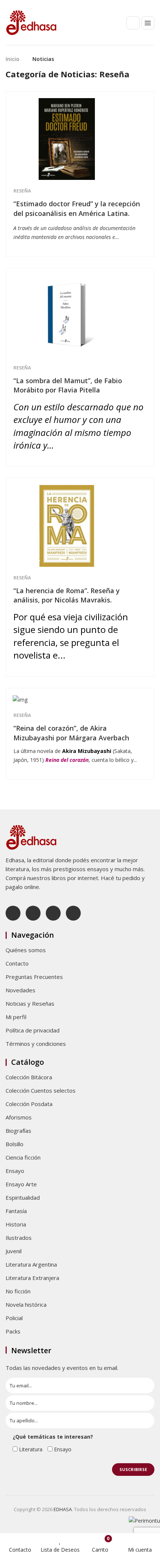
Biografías (18, 1130)
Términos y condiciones (36, 1043)
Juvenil (14, 1251)
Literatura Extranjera (32, 1277)
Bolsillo (14, 1144)
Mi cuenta (140, 1549)
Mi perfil (16, 1017)
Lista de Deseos (60, 1549)
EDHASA (63, 1509)
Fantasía (16, 1211)
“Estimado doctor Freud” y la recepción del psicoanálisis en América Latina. (76, 208)
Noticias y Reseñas (30, 1003)
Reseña (22, 191)
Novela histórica (26, 1304)
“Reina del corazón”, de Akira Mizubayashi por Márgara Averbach (71, 733)
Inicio (12, 58)
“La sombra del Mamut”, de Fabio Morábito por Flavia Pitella (67, 385)
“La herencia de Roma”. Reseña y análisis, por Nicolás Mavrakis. (66, 595)
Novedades (20, 990)
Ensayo (15, 1170)
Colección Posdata (29, 1104)
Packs (13, 1331)
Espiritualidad (23, 1197)
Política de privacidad (33, 1030)
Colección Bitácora (29, 1077)
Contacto (17, 963)
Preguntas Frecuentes (34, 976)
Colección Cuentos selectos (41, 1090)
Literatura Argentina (31, 1264)
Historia (16, 1224)
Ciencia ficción (23, 1157)
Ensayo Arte (21, 1184)
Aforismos (19, 1117)
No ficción (18, 1291)
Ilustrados (19, 1237)
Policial (14, 1318)
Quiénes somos (26, 950)
